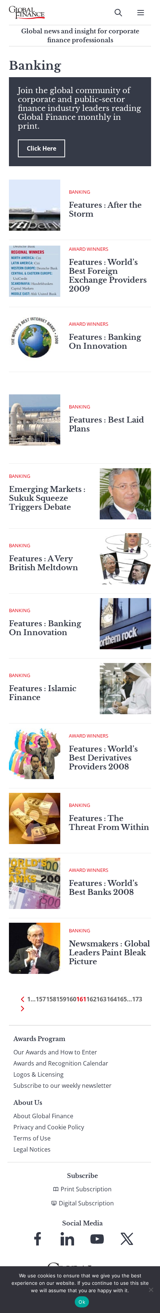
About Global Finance (43, 1116)
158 (51, 999)
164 (112, 999)
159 (61, 999)
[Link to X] (127, 1238)
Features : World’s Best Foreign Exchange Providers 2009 (108, 275)
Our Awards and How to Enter (55, 1052)
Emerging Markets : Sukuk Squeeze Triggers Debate (47, 498)
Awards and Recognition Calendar (60, 1063)
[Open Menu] (140, 12)
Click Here (41, 148)
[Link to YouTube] (97, 1238)
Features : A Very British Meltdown (43, 563)
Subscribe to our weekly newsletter (62, 1085)
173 (137, 999)
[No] (150, 1289)
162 (91, 999)
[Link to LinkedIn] (67, 1238)
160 (71, 999)
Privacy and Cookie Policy (48, 1127)
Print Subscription (86, 1189)
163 (101, 999)
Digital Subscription (86, 1203)
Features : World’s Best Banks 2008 (103, 888)
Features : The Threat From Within (109, 823)
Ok (82, 1302)
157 (41, 999)
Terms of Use (32, 1138)
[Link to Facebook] (37, 1238)
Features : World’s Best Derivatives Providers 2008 (103, 758)
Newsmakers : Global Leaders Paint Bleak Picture (109, 952)
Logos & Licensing (38, 1074)
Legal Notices (32, 1149)
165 (122, 999)
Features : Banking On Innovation (105, 342)
